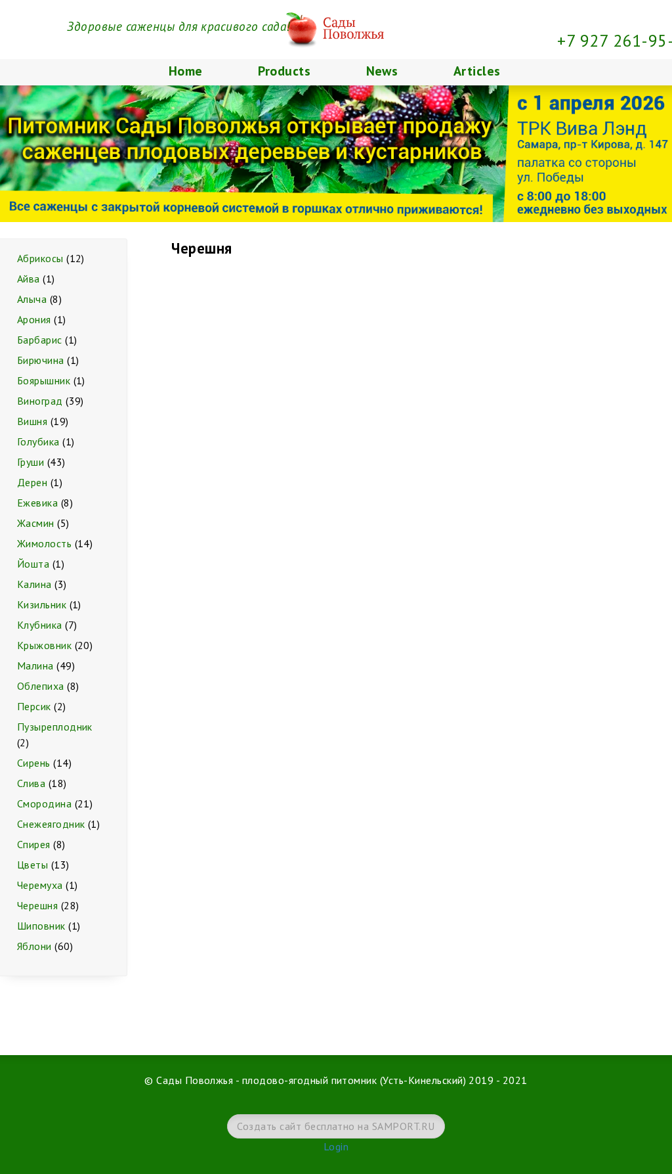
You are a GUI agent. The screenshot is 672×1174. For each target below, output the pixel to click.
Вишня (32, 421)
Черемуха (40, 885)
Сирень (34, 762)
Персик (34, 706)
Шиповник (41, 925)
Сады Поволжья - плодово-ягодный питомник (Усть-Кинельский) (311, 1080)
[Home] (336, 7)
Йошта (33, 563)
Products (284, 70)
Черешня (37, 905)
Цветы (32, 864)
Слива (31, 783)
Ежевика (37, 502)
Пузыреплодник (55, 726)
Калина (34, 584)
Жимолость (44, 543)
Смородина (44, 803)
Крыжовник (44, 645)
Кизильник (41, 604)
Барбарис (39, 339)
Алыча (32, 298)
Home (186, 70)
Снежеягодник (51, 823)
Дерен (32, 482)
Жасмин (35, 523)
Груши (30, 461)
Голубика (38, 441)
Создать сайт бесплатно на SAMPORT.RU (335, 1126)
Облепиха (40, 685)
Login (336, 1146)
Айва (28, 278)
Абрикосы (40, 258)
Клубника (39, 624)
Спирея (34, 844)
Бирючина (40, 360)
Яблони (34, 946)
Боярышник (43, 380)
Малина (35, 665)
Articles (477, 70)
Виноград (40, 400)
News (382, 70)
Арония (34, 319)
